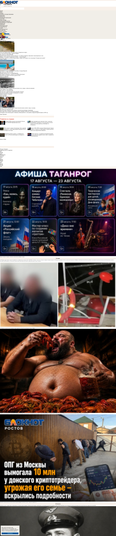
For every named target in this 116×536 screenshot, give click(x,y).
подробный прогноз (4, 150)
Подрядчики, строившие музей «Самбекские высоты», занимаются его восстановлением (59, 413)
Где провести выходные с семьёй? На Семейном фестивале (12, 74)
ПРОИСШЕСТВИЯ (3, 25)
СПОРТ (1, 28)
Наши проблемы (3, 95)
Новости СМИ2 (3, 139)
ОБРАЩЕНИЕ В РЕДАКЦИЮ (6, 22)
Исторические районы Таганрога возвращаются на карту (11, 92)
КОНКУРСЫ (2, 16)
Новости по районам (4, 76)
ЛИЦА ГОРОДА (3, 20)
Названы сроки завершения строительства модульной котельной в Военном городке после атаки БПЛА (79, 505)
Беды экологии (3, 40)
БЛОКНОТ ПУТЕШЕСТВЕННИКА (6, 14)
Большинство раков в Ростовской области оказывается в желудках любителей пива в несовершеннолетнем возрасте (21, 413)
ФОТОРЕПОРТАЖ (3, 29)
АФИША (1, 13)
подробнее (10, 150)
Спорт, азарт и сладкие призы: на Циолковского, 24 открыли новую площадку (14, 505)
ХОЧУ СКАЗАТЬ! (3, 31)
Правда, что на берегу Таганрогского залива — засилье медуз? (13, 56)
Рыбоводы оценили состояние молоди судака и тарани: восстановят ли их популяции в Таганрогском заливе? (22, 58)
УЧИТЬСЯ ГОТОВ (6, 34)
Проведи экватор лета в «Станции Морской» (9, 73)
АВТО (1, 12)
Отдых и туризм (3, 59)
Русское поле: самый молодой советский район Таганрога (12, 91)
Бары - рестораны (6, 38)
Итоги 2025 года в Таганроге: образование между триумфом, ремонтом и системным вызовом (19, 111)
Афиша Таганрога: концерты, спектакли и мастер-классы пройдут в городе (12, 256)
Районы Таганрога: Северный (6, 94)
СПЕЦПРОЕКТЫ (3, 26)
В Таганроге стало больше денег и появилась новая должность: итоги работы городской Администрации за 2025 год (24, 112)
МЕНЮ (1, 10)
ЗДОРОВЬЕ (2, 15)
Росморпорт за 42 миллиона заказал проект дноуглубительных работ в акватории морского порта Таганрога (23, 261)
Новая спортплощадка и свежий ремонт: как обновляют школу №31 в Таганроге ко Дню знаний (44, 505)
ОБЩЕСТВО (2, 23)
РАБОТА (7, 33)
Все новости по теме (4, 54)
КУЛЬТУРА (2, 18)
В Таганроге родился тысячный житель (82, 413)
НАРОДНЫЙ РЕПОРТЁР (5, 21)
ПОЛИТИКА (2, 24)
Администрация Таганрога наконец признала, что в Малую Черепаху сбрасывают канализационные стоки (21, 55)
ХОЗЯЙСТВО (2, 30)
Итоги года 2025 (3, 96)
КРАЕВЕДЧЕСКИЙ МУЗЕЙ (5, 17)
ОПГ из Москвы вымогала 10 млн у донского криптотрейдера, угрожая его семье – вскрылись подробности (19, 502)
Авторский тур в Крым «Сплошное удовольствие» (10, 75)
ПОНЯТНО (10, 533)
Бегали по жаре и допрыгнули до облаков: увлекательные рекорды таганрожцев (16, 110)
